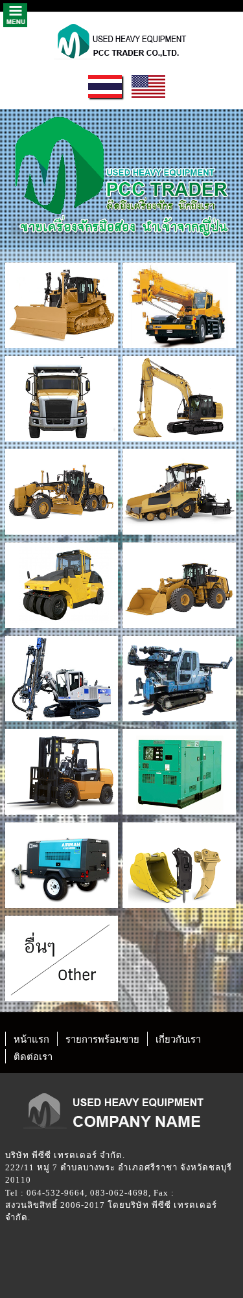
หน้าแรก (31, 1039)
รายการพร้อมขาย (102, 1039)
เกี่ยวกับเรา (178, 1039)
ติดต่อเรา (33, 1057)
